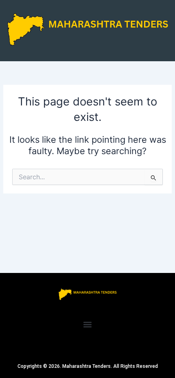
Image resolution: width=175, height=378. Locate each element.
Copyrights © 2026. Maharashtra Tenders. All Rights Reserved (88, 366)
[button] (87, 324)
